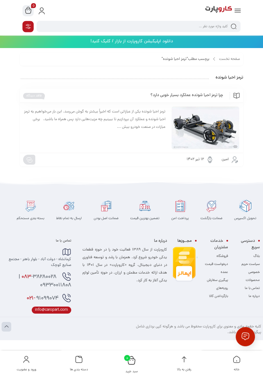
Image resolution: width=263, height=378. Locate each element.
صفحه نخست (229, 59)
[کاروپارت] (218, 10)
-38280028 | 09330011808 (45, 281)
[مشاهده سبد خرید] (28, 11)
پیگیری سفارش (217, 280)
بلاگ (256, 256)
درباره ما (254, 296)
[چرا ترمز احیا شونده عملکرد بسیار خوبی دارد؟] (205, 127)
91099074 (43, 298)
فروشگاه (222, 256)
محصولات (253, 280)
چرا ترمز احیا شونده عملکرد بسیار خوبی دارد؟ (186, 95)
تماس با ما (252, 288)
